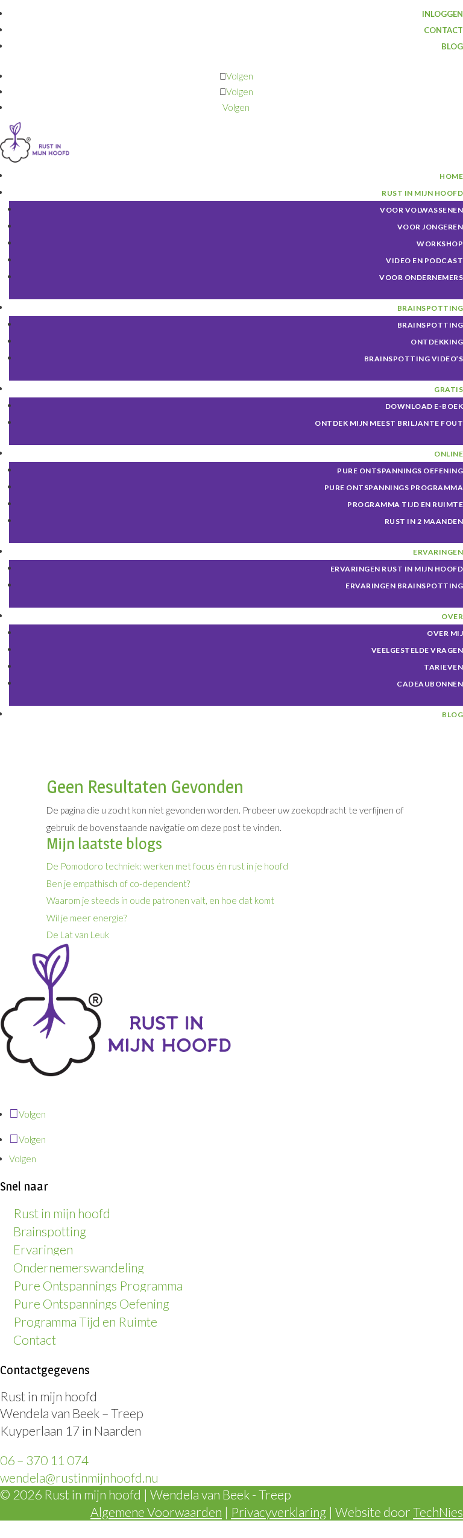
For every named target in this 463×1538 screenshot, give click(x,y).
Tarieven (443, 666)
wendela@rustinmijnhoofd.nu (79, 1477)
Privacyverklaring (278, 1511)
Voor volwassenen (421, 209)
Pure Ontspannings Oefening (400, 470)
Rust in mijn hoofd (61, 1213)
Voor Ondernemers (421, 277)
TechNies (438, 1511)
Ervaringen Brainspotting (404, 585)
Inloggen (442, 14)
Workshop (440, 243)
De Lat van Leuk (77, 934)
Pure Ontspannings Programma (98, 1285)
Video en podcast (424, 260)
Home (451, 176)
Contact (443, 30)
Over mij (445, 633)
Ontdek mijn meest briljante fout (389, 423)
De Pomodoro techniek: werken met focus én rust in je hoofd (167, 866)
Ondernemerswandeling (78, 1267)
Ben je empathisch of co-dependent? (118, 883)
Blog (452, 46)
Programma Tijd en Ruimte (405, 504)
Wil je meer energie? (86, 917)
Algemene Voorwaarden (156, 1511)
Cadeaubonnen (430, 683)
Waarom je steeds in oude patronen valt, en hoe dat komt (160, 900)
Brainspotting (49, 1231)
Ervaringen (43, 1249)
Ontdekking (437, 341)
